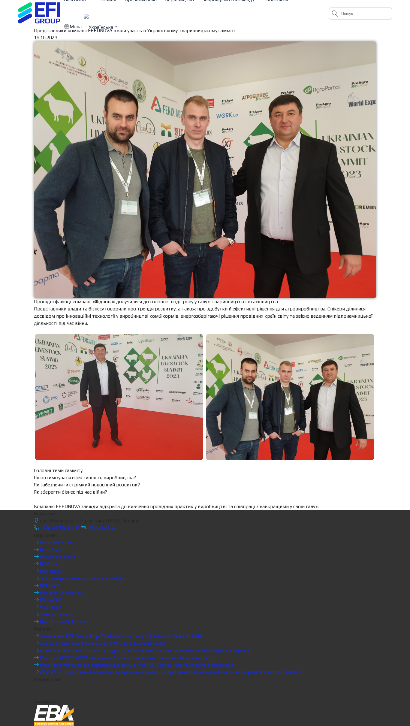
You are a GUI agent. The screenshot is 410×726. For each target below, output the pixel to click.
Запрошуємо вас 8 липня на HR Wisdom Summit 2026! (102, 643)
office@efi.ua (101, 528)
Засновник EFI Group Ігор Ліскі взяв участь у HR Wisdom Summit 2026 (121, 636)
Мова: (77, 26)
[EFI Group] (39, 12)
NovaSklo (50, 549)
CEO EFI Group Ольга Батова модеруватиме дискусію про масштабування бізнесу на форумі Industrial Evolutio (170, 672)
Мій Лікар (50, 571)
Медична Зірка (57, 557)
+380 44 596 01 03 (59, 528)
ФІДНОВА (50, 607)
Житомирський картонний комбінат (82, 578)
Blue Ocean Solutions (63, 622)
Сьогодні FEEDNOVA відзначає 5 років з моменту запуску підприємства (124, 658)
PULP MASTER (56, 542)
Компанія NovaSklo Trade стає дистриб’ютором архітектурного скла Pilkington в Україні (144, 650)
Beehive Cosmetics (61, 593)
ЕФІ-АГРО (50, 600)
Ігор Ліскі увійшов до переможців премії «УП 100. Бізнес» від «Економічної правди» (137, 665)
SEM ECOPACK (56, 614)
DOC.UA (48, 564)
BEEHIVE (49, 585)
